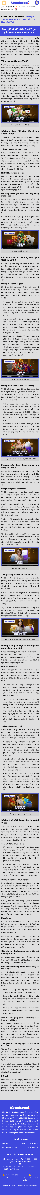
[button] (20, 9)
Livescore (22, 7)
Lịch (15, 9)
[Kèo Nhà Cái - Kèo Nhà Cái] (20, 3)
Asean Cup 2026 (31, 7)
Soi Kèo (10, 9)
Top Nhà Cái (19, 17)
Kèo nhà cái (6, 17)
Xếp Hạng (4, 9)
